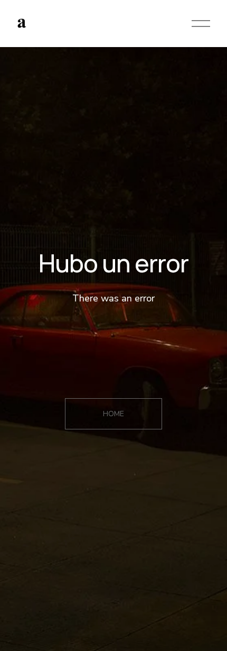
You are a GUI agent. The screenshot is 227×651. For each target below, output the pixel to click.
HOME (113, 414)
